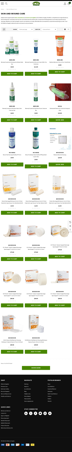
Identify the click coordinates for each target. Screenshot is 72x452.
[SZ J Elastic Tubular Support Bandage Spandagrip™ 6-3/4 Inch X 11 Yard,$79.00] (12, 231)
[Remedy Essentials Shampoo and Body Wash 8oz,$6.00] (12, 46)
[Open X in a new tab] (30, 413)
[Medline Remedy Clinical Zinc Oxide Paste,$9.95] (60, 46)
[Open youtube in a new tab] (40, 413)
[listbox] (49, 29)
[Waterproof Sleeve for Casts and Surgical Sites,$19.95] (60, 92)
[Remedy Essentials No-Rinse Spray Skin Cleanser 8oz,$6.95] (12, 92)
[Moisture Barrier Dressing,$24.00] (60, 138)
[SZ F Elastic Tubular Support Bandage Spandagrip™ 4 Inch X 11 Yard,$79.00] (60, 231)
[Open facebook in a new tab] (35, 413)
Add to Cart (12, 74)
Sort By (37, 29)
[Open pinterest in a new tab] (50, 413)
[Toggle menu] (2, 3)
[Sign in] (65, 3)
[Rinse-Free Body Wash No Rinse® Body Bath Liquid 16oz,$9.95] (36, 138)
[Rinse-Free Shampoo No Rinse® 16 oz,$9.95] (12, 138)
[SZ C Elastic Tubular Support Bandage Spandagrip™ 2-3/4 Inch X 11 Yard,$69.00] (60, 277)
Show (15, 29)
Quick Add (60, 120)
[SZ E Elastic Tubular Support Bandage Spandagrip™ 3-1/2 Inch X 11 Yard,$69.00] (12, 277)
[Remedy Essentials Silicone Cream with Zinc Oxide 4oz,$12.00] (36, 46)
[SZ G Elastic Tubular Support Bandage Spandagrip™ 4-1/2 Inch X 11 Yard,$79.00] (36, 231)
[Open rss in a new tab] (26, 413)
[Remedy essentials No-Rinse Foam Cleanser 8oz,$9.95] (36, 92)
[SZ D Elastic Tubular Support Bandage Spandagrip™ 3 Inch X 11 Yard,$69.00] (36, 277)
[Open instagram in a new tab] (45, 413)
